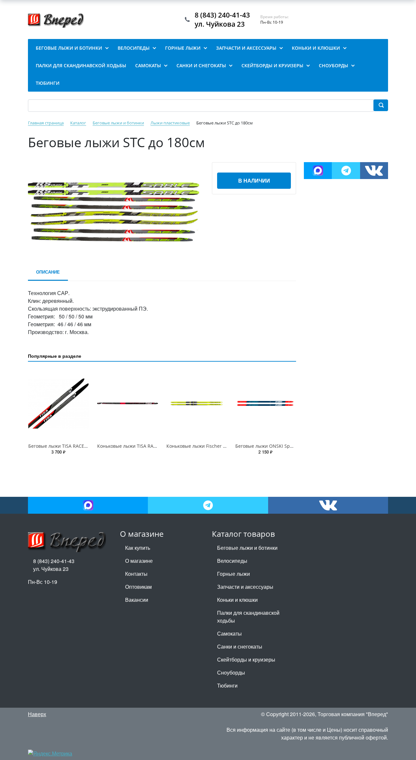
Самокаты (229, 633)
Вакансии (136, 599)
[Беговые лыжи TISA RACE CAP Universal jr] (58, 403)
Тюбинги (227, 685)
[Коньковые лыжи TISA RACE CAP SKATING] (127, 403)
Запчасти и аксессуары (245, 586)
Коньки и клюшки (237, 599)
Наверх (37, 714)
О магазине (139, 560)
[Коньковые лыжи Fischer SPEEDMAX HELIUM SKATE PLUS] (196, 403)
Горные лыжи (233, 573)
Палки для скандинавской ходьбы (248, 616)
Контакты (136, 573)
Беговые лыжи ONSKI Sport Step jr (273, 446)
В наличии (254, 180)
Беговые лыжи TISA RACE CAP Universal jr (74, 446)
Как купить (137, 547)
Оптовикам (138, 586)
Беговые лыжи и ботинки (247, 547)
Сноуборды (231, 672)
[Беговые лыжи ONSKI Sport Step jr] (265, 403)
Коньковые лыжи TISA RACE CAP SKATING (143, 446)
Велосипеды (232, 560)
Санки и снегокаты (239, 646)
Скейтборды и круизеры (246, 659)
